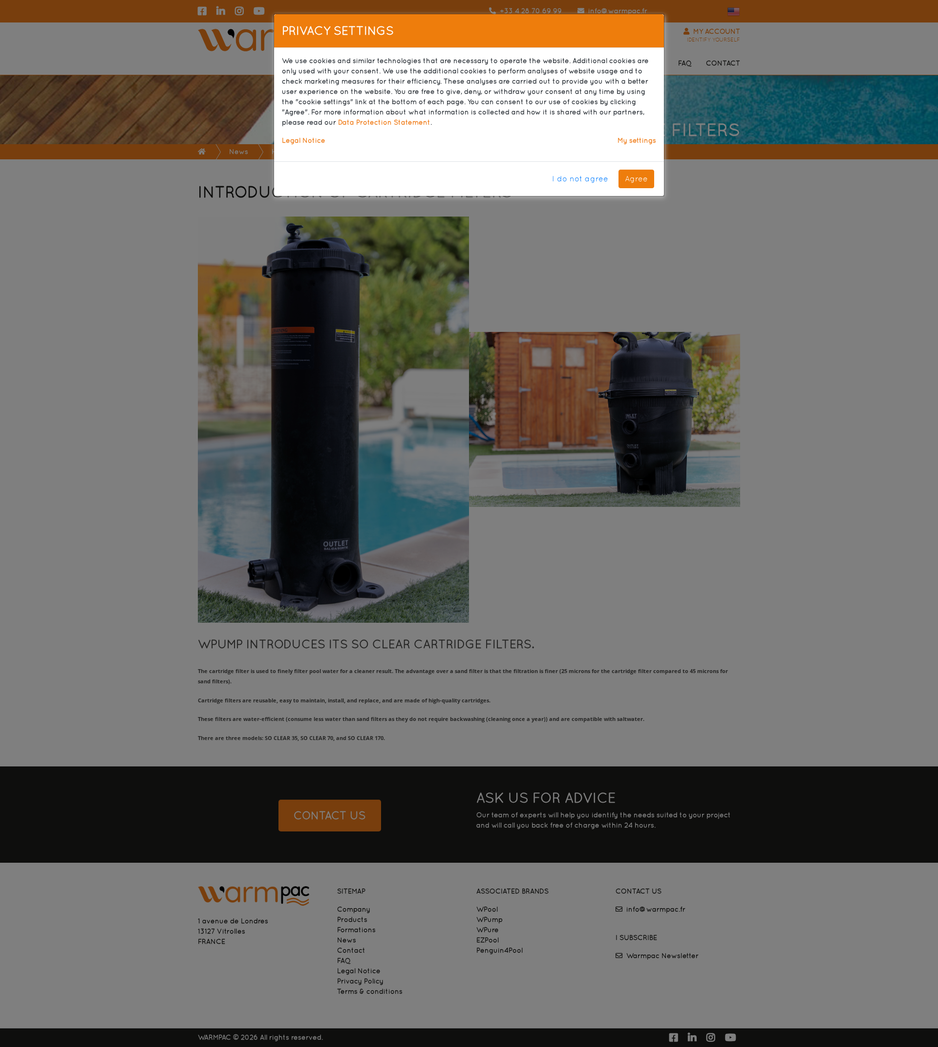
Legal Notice (303, 140)
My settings (637, 140)
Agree (636, 178)
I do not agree (580, 178)
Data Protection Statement (384, 122)
